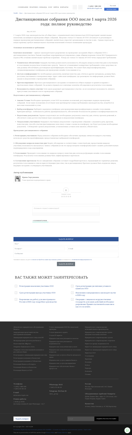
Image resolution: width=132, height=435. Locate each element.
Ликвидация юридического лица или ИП (28, 337)
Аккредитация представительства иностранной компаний (25, 333)
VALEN (15, 13)
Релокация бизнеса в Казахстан (24, 367)
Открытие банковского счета (23, 347)
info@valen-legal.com (94, 8)
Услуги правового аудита (58, 332)
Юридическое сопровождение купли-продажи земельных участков (99, 333)
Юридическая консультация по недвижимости (60, 343)
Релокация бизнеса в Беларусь (24, 364)
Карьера (88, 368)
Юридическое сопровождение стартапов (100, 340)
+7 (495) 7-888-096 (94, 6)
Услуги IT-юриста (55, 335)
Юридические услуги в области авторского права (65, 356)
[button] (106, 5)
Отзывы (88, 374)
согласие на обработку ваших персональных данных (46, 259)
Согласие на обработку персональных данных (68, 429)
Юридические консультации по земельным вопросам (65, 351)
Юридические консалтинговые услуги (63, 347)
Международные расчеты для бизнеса (27, 340)
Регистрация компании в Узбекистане (27, 361)
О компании (23, 7)
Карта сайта (87, 429)
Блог (50, 7)
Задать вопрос (66, 264)
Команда (43, 7)
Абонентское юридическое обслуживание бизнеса (28, 328)
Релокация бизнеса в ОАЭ (22, 370)
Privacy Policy (50, 432)
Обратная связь (111, 9)
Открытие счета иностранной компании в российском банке (28, 351)
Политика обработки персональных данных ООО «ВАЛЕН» (32, 429)
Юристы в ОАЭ (90, 353)
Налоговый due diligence (22, 344)
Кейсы (56, 7)
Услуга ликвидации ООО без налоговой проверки (63, 328)
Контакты (64, 7)
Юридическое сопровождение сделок (99, 337)
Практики (33, 7)
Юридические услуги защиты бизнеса (63, 360)
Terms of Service (62, 432)
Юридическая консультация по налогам (63, 338)
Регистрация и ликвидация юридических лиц (30, 355)
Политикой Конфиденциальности (82, 259)
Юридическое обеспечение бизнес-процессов (62, 367)
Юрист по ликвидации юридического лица (101, 347)
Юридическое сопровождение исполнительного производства (96, 328)
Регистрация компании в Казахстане (26, 358)
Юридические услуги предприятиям (62, 363)
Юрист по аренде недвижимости (97, 344)
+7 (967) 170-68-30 (19, 389)
